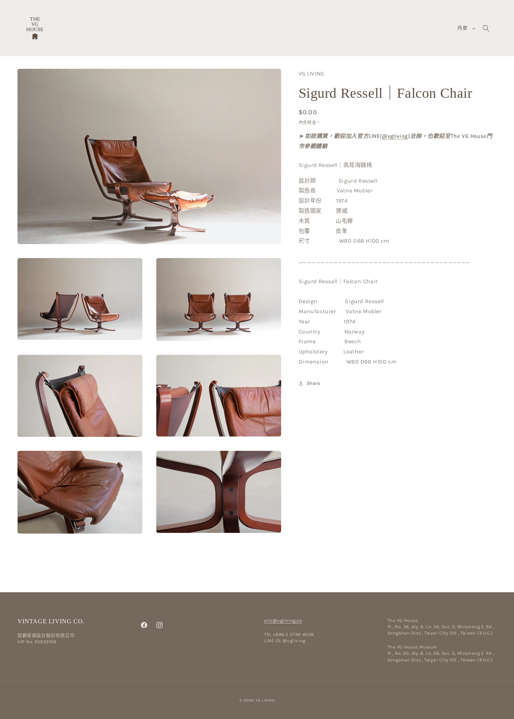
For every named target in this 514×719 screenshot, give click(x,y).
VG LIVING (265, 700)
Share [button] (313, 383)
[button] (486, 28)
